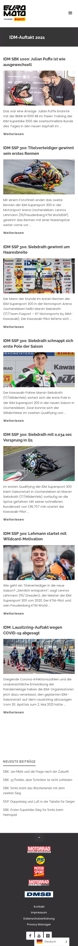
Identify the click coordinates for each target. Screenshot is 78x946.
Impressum (39, 912)
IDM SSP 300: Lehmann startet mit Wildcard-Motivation (35, 536)
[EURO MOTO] (14, 13)
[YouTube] (39, 936)
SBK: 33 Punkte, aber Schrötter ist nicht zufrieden (37, 780)
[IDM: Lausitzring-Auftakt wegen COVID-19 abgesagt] (56, 656)
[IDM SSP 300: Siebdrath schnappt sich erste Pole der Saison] (57, 369)
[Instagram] (48, 936)
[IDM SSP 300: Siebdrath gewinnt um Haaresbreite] (57, 275)
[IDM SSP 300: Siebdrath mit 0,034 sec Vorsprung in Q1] (57, 463)
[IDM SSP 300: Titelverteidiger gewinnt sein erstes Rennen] (57, 176)
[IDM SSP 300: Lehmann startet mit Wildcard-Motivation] (57, 562)
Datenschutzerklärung (39, 918)
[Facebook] (30, 936)
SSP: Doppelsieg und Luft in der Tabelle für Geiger (39, 801)
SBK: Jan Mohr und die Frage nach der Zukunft (36, 771)
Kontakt (39, 907)
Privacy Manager (39, 924)
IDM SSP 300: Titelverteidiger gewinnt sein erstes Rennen (38, 151)
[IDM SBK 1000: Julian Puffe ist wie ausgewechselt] (56, 88)
